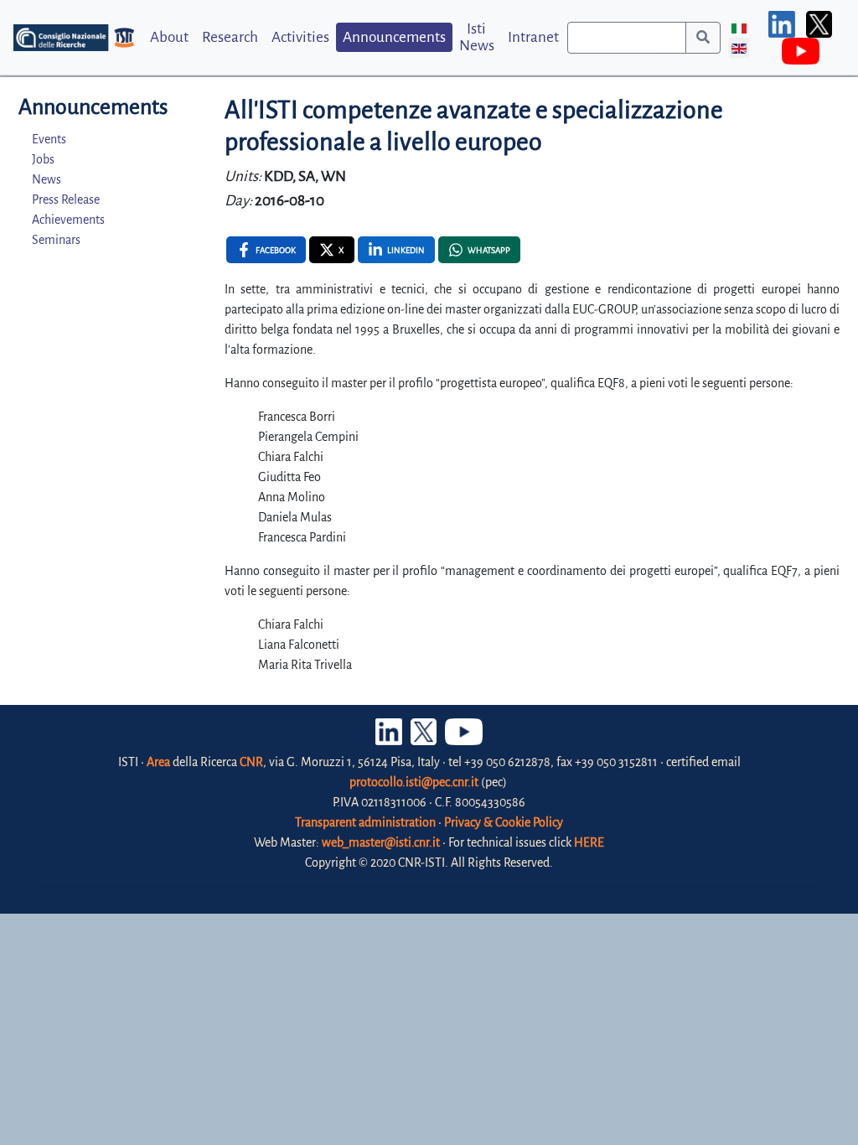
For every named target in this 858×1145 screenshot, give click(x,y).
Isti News (476, 37)
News (46, 179)
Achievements (68, 219)
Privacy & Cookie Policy (503, 822)
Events (49, 139)
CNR (251, 762)
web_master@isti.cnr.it (381, 842)
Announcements (394, 37)
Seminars (56, 239)
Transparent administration (365, 822)
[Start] (703, 38)
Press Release (66, 199)
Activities (300, 37)
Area (158, 762)
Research (230, 37)
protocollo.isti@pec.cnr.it (413, 782)
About (169, 37)
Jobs (43, 159)
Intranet (533, 37)
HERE (589, 842)
